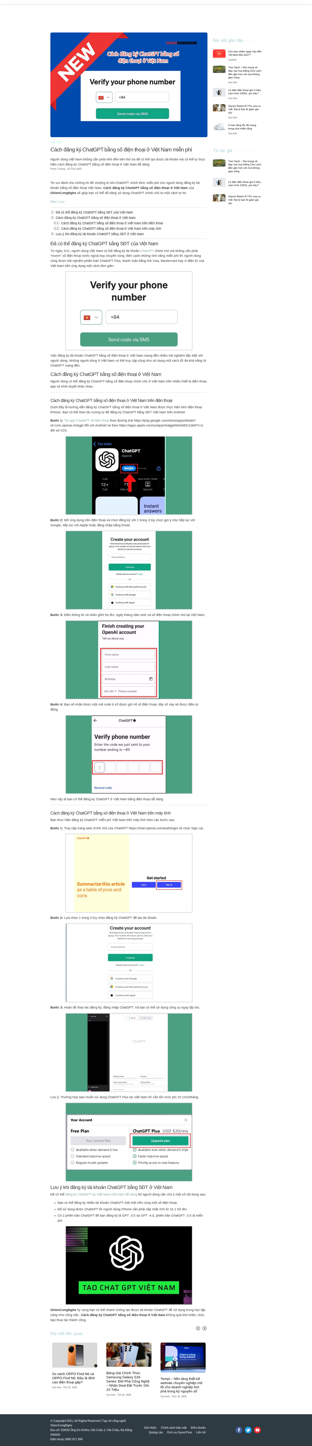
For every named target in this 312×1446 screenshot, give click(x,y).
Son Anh (57, 1389)
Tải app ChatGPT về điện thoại (86, 420)
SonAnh (232, 59)
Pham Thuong (57, 168)
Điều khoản (198, 1420)
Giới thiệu (150, 1420)
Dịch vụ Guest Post (179, 1425)
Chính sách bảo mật (174, 1420)
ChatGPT (147, 251)
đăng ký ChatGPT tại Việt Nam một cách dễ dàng (101, 1194)
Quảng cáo (156, 1425)
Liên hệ (201, 1425)
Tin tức (56, 142)
